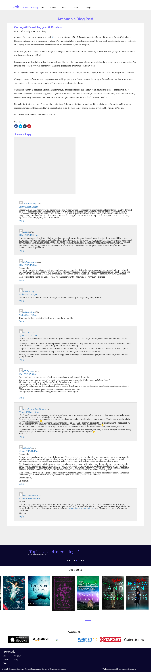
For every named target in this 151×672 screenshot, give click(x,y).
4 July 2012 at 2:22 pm (28, 335)
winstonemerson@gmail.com (82, 508)
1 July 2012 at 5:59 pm (28, 374)
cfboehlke (27, 448)
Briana (26, 232)
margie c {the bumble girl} (34, 409)
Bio (5, 656)
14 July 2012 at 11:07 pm (29, 235)
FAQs (88, 8)
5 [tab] (77, 560)
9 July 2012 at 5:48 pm (28, 294)
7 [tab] (81, 560)
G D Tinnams (28, 371)
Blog (6, 663)
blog (64, 8)
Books (6, 659)
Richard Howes (30, 262)
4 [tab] (74, 560)
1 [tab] (67, 560)
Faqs (16, 659)
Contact (17, 656)
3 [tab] (72, 560)
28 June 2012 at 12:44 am (29, 498)
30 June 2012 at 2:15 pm (29, 412)
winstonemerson (30, 495)
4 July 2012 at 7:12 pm (28, 315)
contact (76, 8)
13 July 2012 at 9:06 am (28, 265)
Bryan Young (28, 291)
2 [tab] (69, 560)
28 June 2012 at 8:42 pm (29, 451)
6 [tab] (79, 560)
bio (42, 8)
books (53, 8)
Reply (21, 220)
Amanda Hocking (30, 8)
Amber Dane (28, 312)
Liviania (26, 332)
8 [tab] (84, 560)
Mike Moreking (29, 204)
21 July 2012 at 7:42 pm (28, 207)
